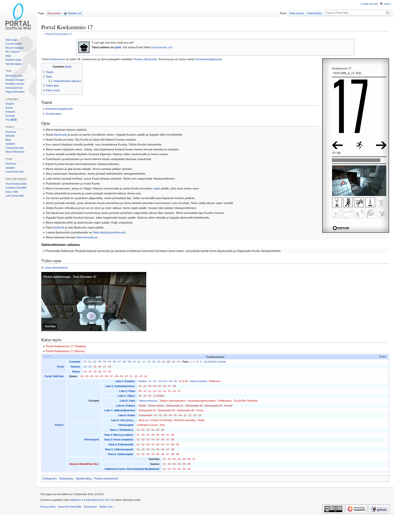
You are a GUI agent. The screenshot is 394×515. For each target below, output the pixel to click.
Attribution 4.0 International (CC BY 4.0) (92, 500)
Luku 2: (120, 386)
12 (143, 361)
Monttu (142, 405)
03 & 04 (162, 381)
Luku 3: (127, 391)
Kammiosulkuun (87, 237)
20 (149, 395)
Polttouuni (214, 381)
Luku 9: (123, 420)
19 (178, 361)
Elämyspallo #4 (147, 410)
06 (114, 361)
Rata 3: (118, 439)
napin (156, 188)
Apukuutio (60, 134)
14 (153, 361)
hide (382, 356)
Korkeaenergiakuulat (59, 108)
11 (139, 361)
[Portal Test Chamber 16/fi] (337, 145)
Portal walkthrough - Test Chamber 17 (70, 276)
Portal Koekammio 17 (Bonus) (65, 351)
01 (89, 361)
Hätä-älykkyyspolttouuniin (109, 232)
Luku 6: (125, 405)
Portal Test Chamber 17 (59, 34)
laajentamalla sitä (161, 47)
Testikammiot (215, 356)
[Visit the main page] (18, 16)
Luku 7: (119, 410)
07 (119, 361)
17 (104, 366)
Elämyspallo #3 (213, 405)
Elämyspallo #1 (174, 405)
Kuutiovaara (53, 113)
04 (104, 361)
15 (158, 361)
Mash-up (143, 420)
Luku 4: (126, 395)
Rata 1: (121, 430)
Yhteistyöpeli (91, 439)
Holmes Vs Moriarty (161, 420)
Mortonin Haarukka (185, 420)
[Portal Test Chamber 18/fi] (381, 145)
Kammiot (74, 361)
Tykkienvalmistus (148, 400)
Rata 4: (121, 444)
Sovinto (228, 405)
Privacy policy (48, 506)
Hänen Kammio (198, 381)
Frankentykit (145, 415)
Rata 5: (119, 449)
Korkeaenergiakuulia (208, 59)
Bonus (76, 371)
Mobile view (106, 506)
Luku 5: (127, 400)
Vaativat (75, 366)
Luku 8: (126, 415)
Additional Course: (131, 469)
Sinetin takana (156, 405)
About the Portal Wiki (69, 506)
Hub (162, 425)
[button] (93, 301)
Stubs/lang (66, 478)
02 (94, 361)
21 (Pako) (158, 395)
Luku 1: (125, 381)
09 (129, 361)
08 (124, 361)
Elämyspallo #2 (194, 405)
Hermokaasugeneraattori (202, 400)
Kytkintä (59, 227)
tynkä (117, 47)
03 (99, 361)
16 (163, 361)
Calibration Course (147, 425)
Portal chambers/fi (106, 478)
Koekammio (57, 59)
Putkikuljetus (225, 400)
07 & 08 (183, 381)
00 (85, 361)
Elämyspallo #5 (166, 410)
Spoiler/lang (83, 478)
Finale (201, 420)
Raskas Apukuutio (145, 59)
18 (173, 361)
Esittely (143, 381)
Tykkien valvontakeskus (172, 400)
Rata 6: (120, 454)
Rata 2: (118, 434)
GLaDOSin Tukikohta (246, 400)
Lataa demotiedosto (56, 267)
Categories (49, 478)
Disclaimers (90, 506)
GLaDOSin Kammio (215, 361)
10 (134, 361)
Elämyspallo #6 (185, 410)
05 (109, 361)
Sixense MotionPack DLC (84, 464)
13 (148, 361)
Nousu (200, 410)
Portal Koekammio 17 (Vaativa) (66, 346)
